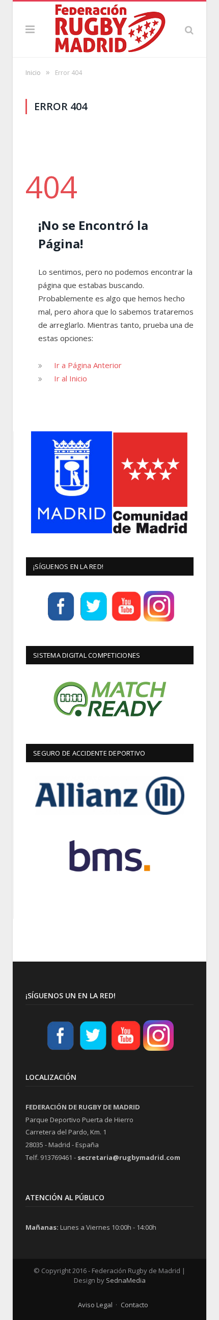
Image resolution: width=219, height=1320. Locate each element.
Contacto (134, 1304)
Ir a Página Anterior (88, 365)
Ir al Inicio (70, 378)
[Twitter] (93, 620)
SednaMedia (126, 1280)
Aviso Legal (95, 1304)
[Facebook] (61, 620)
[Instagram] (159, 620)
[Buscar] (189, 29)
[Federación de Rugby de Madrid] (109, 27)
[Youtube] (126, 620)
